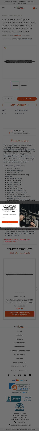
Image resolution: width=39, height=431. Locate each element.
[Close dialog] (37, 204)
